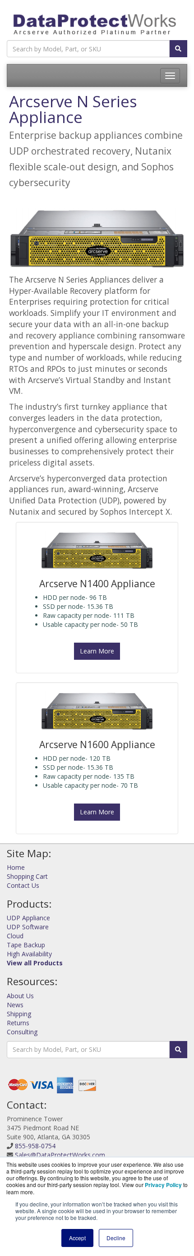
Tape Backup (26, 945)
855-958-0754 (35, 1146)
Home (16, 867)
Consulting (22, 1032)
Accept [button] (77, 1238)
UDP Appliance (28, 917)
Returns (18, 1023)
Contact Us (23, 885)
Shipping (19, 1013)
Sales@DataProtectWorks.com (60, 1155)
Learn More (97, 651)
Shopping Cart (27, 876)
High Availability (29, 954)
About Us (20, 995)
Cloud (15, 936)
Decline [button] (115, 1238)
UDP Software (28, 927)
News (15, 1004)
